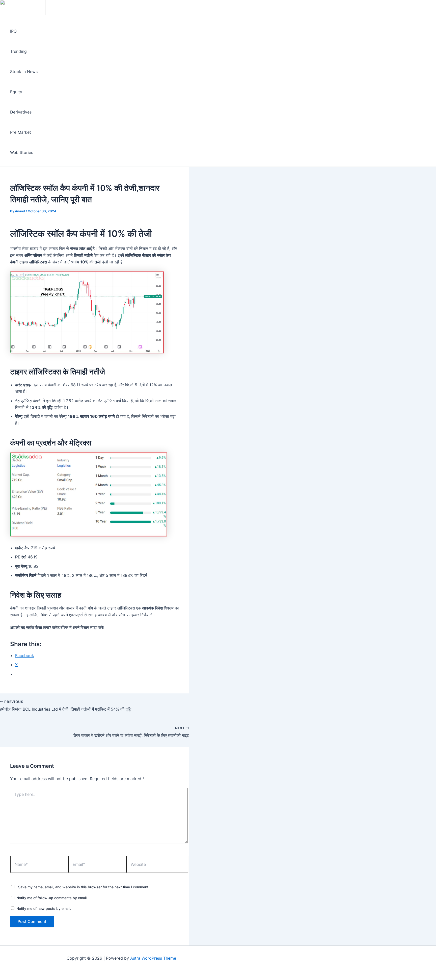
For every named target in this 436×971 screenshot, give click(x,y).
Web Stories (21, 152)
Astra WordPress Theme (153, 958)
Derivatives (21, 112)
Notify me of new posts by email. (43, 908)
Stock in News (24, 71)
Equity (16, 91)
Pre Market (20, 132)
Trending (18, 51)
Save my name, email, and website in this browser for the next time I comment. (83, 887)
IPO (13, 31)
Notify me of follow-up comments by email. (52, 898)
